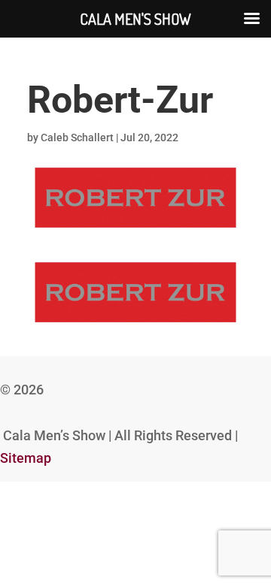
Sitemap (25, 458)
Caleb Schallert (77, 137)
